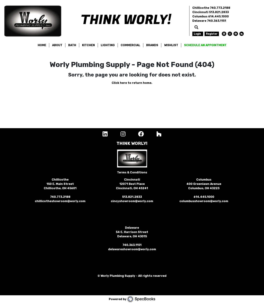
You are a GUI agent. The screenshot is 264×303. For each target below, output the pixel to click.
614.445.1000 (218, 16)
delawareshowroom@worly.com (132, 249)
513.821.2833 (219, 12)
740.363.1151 (216, 20)
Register (211, 33)
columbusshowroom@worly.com (203, 201)
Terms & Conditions (132, 172)
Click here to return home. (132, 83)
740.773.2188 (220, 8)
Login (198, 33)
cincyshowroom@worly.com (132, 201)
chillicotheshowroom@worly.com (60, 201)
